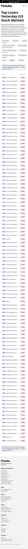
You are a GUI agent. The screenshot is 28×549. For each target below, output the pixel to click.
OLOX (3, 121)
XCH (3, 327)
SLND (3, 440)
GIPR (3, 96)
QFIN (3, 367)
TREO (3, 283)
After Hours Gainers (6, 483)
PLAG (3, 294)
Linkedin (3, 531)
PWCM (4, 290)
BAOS (3, 338)
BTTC (3, 411)
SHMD (4, 103)
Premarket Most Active (8, 45)
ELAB (3, 231)
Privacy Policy (4, 521)
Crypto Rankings (5, 510)
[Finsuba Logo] (6, 6)
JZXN (3, 154)
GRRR (3, 272)
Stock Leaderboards (6, 498)
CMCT (3, 173)
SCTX (3, 220)
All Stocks (3, 472)
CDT (3, 140)
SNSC (3, 345)
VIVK (3, 235)
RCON (4, 92)
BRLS (3, 228)
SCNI (3, 349)
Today (4, 60)
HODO (4, 206)
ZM (3, 396)
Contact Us (4, 518)
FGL (3, 143)
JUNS (3, 253)
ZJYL (3, 360)
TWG (3, 371)
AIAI (3, 158)
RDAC (3, 316)
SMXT (3, 165)
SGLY (3, 217)
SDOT (3, 147)
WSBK (3, 242)
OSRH (3, 77)
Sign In (3, 537)
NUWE (4, 374)
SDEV (3, 418)
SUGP (3, 213)
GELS (3, 400)
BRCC (3, 301)
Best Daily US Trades (6, 539)
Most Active (6, 40)
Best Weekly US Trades (7, 540)
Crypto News (4, 491)
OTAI (3, 224)
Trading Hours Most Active (9, 50)
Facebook (3, 529)
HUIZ (3, 334)
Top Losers (4, 475)
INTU (3, 239)
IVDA (3, 385)
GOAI (3, 261)
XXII (3, 169)
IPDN (3, 422)
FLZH (3, 85)
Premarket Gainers (6, 482)
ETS (3, 125)
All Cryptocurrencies (6, 511)
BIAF (3, 275)
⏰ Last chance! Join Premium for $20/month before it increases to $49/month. (14, 1)
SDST (3, 202)
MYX (3, 195)
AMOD (4, 162)
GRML (4, 118)
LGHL (3, 191)
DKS (3, 99)
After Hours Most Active (9, 55)
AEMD (4, 382)
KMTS (3, 323)
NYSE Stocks (4, 478)
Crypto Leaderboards (6, 508)
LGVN (3, 187)
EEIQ (3, 341)
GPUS (3, 176)
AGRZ (3, 393)
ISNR (3, 88)
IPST (3, 209)
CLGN (3, 297)
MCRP (4, 305)
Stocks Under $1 (5, 476)
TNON (4, 279)
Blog (2, 517)
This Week (21, 60)
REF (3, 356)
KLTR (3, 426)
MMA (3, 352)
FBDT (3, 107)
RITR (3, 132)
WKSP (3, 286)
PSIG (3, 246)
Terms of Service (5, 520)
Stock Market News (6, 489)
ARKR (3, 257)
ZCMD (4, 136)
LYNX (3, 437)
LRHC (3, 184)
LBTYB (4, 114)
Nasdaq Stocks (5, 473)
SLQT (3, 110)
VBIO (3, 363)
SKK (3, 415)
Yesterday (11, 60)
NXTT (3, 180)
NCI (3, 378)
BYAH (3, 312)
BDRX (3, 319)
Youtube (3, 530)
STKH (3, 389)
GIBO (3, 308)
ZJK (3, 430)
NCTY (3, 151)
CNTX (3, 404)
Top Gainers (15, 40)
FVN (3, 81)
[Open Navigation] (25, 6)
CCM (3, 433)
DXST (3, 250)
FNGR (3, 198)
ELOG (3, 407)
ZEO (3, 129)
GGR (3, 330)
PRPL (3, 264)
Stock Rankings (5, 499)
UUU (3, 268)
